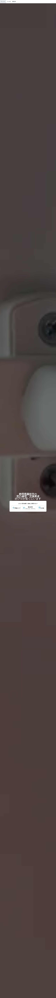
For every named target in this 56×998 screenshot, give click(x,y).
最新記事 (14, 1)
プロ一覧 (8, 1)
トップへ (3, 1)
